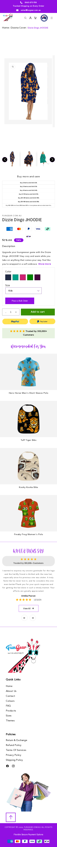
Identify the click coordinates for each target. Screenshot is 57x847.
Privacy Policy (13, 755)
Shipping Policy (14, 760)
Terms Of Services (16, 750)
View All (27, 608)
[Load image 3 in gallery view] (44, 158)
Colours (10, 701)
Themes (10, 721)
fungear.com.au (32, 827)
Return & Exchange (16, 740)
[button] (51, 17)
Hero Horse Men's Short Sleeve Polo (28, 393)
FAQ (8, 706)
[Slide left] (4, 159)
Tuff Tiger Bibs (29, 440)
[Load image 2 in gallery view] (28, 158)
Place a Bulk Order (20, 301)
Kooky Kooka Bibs (28, 487)
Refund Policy (13, 745)
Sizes (9, 716)
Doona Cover (19, 27)
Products (11, 711)
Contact (10, 696)
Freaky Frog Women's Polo (28, 534)
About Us (11, 691)
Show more (44, 264)
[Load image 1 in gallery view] (11, 158)
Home (6, 27)
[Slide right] (52, 159)
